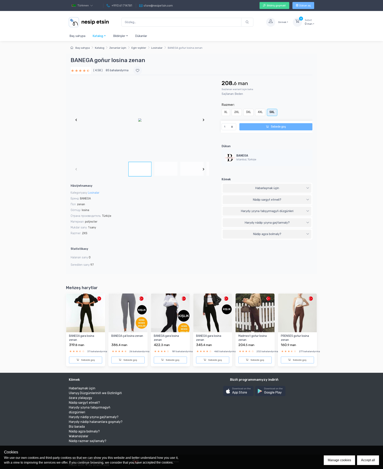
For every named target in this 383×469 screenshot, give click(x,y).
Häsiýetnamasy (81, 185)
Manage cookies (339, 460)
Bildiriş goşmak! (276, 5)
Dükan (226, 146)
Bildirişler (119, 36)
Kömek (226, 179)
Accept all (368, 460)
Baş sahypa (77, 36)
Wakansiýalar (78, 436)
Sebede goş (278, 126)
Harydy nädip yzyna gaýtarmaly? (267, 222)
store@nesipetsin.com (158, 5)
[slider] (81, 70)
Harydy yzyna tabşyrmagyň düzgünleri (267, 211)
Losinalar (157, 47)
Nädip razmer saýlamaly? (87, 441)
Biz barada (77, 426)
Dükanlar (141, 36)
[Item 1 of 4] (140, 120)
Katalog (98, 36)
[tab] (267, 188)
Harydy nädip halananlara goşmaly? (95, 422)
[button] (238, 391)
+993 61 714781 (121, 5)
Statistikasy (79, 249)
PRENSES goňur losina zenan (295, 338)
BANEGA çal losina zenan (127, 336)
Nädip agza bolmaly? (267, 234)
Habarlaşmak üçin (267, 188)
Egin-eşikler (138, 47)
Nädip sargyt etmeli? (267, 199)
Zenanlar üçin (117, 47)
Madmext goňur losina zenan (252, 338)
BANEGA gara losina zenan (81, 338)
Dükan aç (305, 5)
